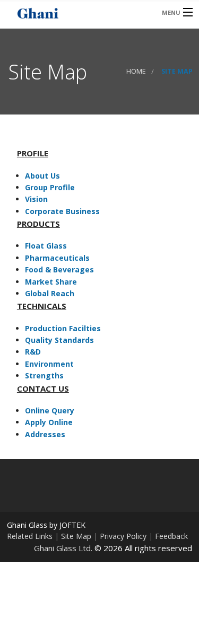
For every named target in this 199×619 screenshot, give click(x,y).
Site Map (76, 536)
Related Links (30, 536)
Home (136, 71)
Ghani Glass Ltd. (63, 548)
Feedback (171, 536)
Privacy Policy (123, 536)
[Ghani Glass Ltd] (79, 12)
